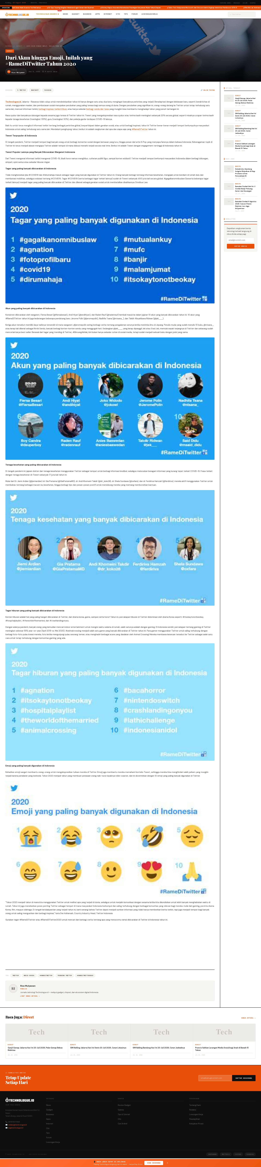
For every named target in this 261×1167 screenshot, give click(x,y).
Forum (135, 14)
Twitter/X (226, 1154)
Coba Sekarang (153, 1163)
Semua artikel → (248, 1018)
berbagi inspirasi (46, 109)
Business (87, 14)
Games (121, 1110)
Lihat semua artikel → (30, 996)
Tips (126, 14)
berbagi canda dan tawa (97, 109)
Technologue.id (13, 101)
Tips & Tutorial (124, 1114)
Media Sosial (29, 975)
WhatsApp (34, 90)
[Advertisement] (110, 945)
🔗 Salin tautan (208, 90)
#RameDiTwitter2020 (85, 975)
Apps (97, 14)
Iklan (245, 3)
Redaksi (237, 3)
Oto (118, 14)
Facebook (47, 90)
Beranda (8, 46)
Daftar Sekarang (244, 1078)
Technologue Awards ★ (47, 14)
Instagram (212, 1154)
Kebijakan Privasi (196, 1124)
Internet (108, 14)
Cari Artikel (122, 1124)
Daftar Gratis (240, 246)
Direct (19, 46)
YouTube (238, 1154)
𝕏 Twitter (21, 90)
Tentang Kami (225, 3)
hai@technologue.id (15, 1128)
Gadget (75, 14)
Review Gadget (124, 1105)
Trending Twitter (65, 975)
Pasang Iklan (194, 1119)
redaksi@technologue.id (17, 1125)
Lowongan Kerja (150, 14)
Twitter (15, 975)
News (65, 14)
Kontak (253, 3)
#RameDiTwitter (140, 129)
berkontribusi (61, 109)
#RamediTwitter (46, 975)
